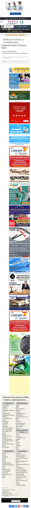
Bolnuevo (18, 410)
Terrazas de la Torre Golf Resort (8, 444)
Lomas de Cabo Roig (20, 485)
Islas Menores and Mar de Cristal (8, 411)
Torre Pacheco (5, 447)
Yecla (17, 449)
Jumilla (17, 444)
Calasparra (18, 436)
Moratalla (18, 445)
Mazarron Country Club (21, 472)
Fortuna (18, 442)
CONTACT (7, 18)
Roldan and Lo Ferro (7, 436)
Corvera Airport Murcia (6, 492)
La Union (4, 420)
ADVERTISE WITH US (14, 18)
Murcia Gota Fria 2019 (6, 493)
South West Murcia (22, 403)
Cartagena (4, 407)
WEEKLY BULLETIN (22, 18)
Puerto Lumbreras (20, 424)
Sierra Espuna (19, 426)
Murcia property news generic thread (9, 494)
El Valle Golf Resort (6, 463)
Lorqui (3, 467)
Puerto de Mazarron (20, 423)
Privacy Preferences (16, 501)
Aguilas (17, 405)
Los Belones (5, 423)
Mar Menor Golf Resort (7, 428)
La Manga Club (5, 413)
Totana (17, 428)
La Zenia (18, 483)
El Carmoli (4, 408)
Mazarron (18, 421)
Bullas (17, 434)
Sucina (3, 477)
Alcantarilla (5, 456)
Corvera (4, 461)
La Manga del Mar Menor (8, 415)
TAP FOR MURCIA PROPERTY (15, 35)
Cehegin (18, 439)
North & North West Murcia (22, 431)
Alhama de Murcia (20, 408)
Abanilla (4, 453)
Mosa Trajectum (6, 471)
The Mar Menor (8, 403)
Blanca (3, 459)
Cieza (17, 440)
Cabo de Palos (5, 405)
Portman (4, 434)
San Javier (4, 437)
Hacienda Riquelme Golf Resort (8, 465)
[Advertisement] (19, 386)
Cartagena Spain (5, 490)
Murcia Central (8, 451)
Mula (17, 447)
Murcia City (5, 472)
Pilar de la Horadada (7, 429)
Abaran (4, 455)
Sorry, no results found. (10, 51)
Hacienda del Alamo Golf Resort (22, 417)
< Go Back (4, 61)
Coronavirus (4, 491)
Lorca (17, 420)
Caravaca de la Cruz (20, 437)
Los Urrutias (5, 426)
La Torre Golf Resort (7, 418)
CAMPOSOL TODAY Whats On (8, 489)
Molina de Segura (6, 469)
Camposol (18, 412)
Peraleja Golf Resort (7, 474)
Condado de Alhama (20, 413)
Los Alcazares (5, 421)
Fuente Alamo (19, 415)
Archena (4, 458)
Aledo (17, 407)
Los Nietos (4, 424)
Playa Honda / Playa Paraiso (7, 432)
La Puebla (4, 416)
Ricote (3, 475)
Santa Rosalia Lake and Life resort (7, 441)
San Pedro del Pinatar (7, 439)
